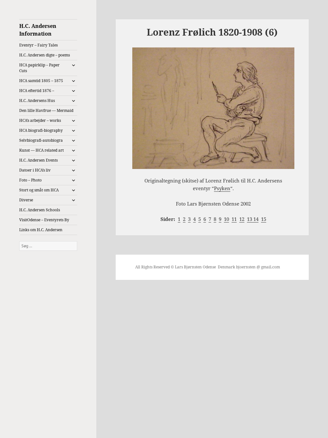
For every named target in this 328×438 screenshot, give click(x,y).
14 (255, 219)
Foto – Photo (30, 180)
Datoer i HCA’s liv (35, 170)
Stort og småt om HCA (39, 190)
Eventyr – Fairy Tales (38, 45)
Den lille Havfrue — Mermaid (46, 110)
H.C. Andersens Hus (37, 100)
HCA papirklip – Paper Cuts (39, 67)
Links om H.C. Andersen (40, 229)
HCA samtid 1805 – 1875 (41, 80)
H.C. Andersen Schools (39, 210)
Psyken (222, 188)
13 (250, 219)
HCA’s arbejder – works (40, 120)
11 (234, 219)
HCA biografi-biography (41, 130)
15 (263, 219)
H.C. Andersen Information (37, 29)
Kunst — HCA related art (41, 150)
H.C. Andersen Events (38, 160)
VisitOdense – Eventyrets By (44, 220)
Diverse (26, 200)
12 (241, 219)
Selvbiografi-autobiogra (41, 140)
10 (226, 219)
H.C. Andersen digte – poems (44, 55)
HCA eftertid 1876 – (36, 90)
